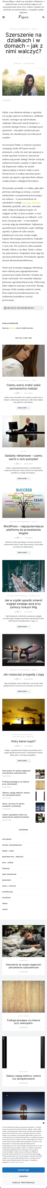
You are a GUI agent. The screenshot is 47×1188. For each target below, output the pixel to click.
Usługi (34, 29)
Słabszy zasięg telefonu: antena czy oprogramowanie (16, 794)
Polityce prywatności (17, 1162)
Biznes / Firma (8, 851)
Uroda (34, 380)
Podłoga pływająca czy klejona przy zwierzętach (15, 783)
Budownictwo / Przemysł (23, 737)
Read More (22, 408)
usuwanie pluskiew (31, 202)
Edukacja (6, 868)
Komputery (6, 880)
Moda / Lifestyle (9, 886)
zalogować (12, 328)
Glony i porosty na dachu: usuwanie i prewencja (13, 805)
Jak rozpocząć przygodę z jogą (23, 674)
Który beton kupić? (23, 741)
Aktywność (7, 839)
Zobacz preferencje (23, 1182)
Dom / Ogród (7, 863)
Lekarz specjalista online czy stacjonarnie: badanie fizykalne (15, 816)
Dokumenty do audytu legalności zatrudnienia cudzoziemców (16, 772)
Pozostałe (6, 898)
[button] (43, 1123)
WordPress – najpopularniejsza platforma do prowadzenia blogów (24, 530)
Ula (20, 393)
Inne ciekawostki (9, 874)
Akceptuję (23, 1170)
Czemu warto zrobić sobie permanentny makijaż (24, 386)
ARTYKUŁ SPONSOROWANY (20, 29)
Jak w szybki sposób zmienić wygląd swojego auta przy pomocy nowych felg (23, 604)
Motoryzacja (34, 596)
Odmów (23, 1176)
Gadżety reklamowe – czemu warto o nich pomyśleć (23, 457)
